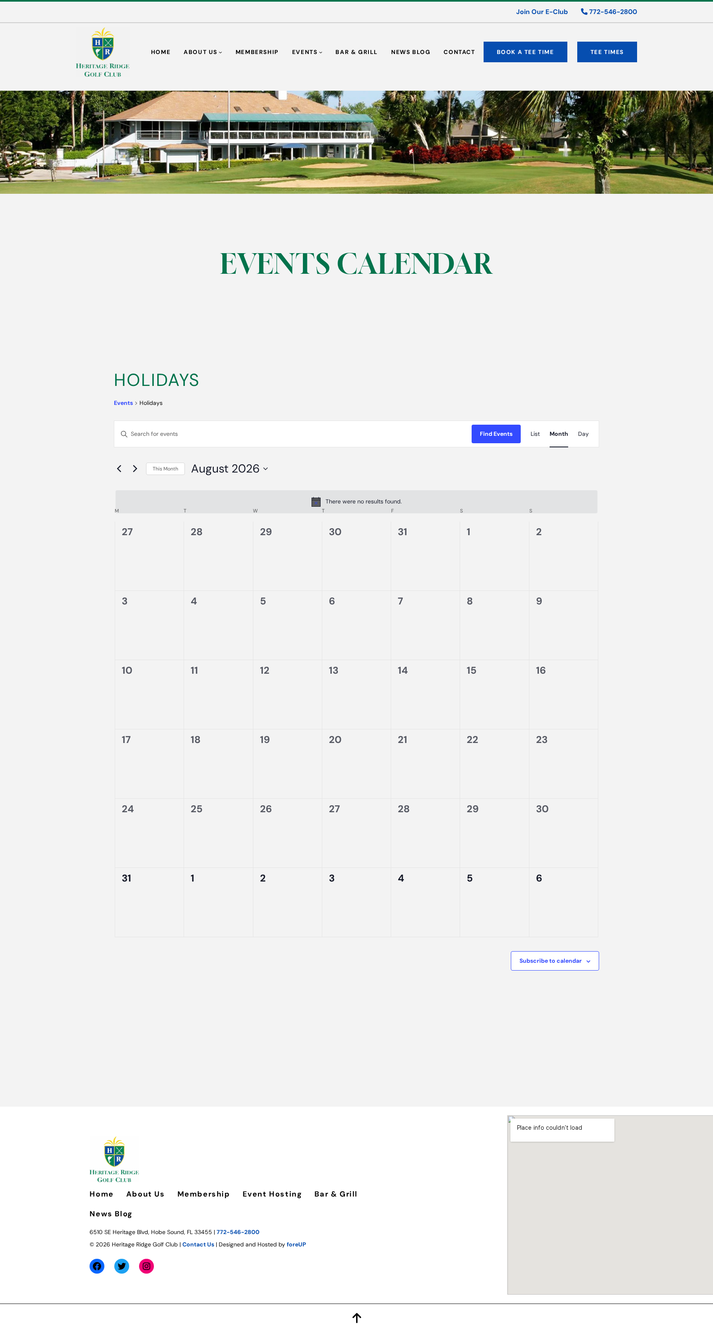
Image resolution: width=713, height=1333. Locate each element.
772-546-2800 (612, 11)
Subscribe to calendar (550, 960)
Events (123, 403)
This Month (165, 468)
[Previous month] (119, 469)
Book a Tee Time (525, 52)
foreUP (296, 1244)
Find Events (496, 433)
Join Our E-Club (542, 11)
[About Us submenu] (220, 52)
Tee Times (607, 52)
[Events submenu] (320, 52)
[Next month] (135, 469)
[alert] (356, 501)
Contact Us (198, 1244)
